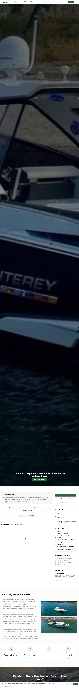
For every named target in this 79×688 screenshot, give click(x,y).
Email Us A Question (67, 498)
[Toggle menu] (77, 2)
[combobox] (64, 2)
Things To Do (25, 2)
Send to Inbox (66, 502)
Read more (51, 683)
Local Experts (32, 2)
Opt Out (70, 683)
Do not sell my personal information (8, 686)
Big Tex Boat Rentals (16, 486)
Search (70, 2)
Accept (75, 683)
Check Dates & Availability (39, 479)
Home (2, 486)
